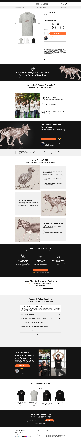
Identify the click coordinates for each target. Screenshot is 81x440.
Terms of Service (38, 436)
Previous (15, 24)
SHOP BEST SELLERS (22, 365)
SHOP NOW (40, 270)
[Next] (66, 398)
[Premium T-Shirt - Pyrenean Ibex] (21, 396)
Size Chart (46, 29)
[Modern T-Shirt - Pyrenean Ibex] (34, 396)
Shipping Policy (38, 435)
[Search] (61, 4)
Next (39, 24)
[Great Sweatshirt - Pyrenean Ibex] (60, 396)
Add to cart (56, 33)
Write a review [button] (48, 288)
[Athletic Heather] (32, 403)
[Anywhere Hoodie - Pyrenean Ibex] (47, 396)
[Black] (19, 403)
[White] (21, 403)
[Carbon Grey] (20, 403)
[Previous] (15, 398)
